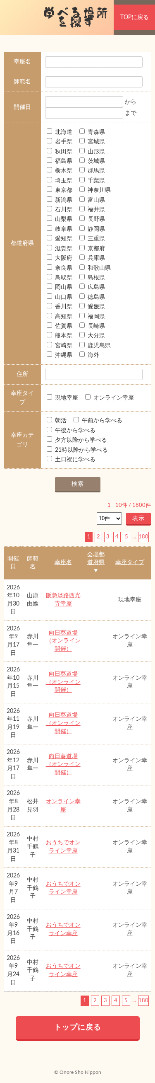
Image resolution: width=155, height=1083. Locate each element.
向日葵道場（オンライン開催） (63, 641)
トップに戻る (77, 1027)
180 (143, 537)
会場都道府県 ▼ (96, 563)
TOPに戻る (134, 17)
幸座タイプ (129, 562)
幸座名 (63, 562)
